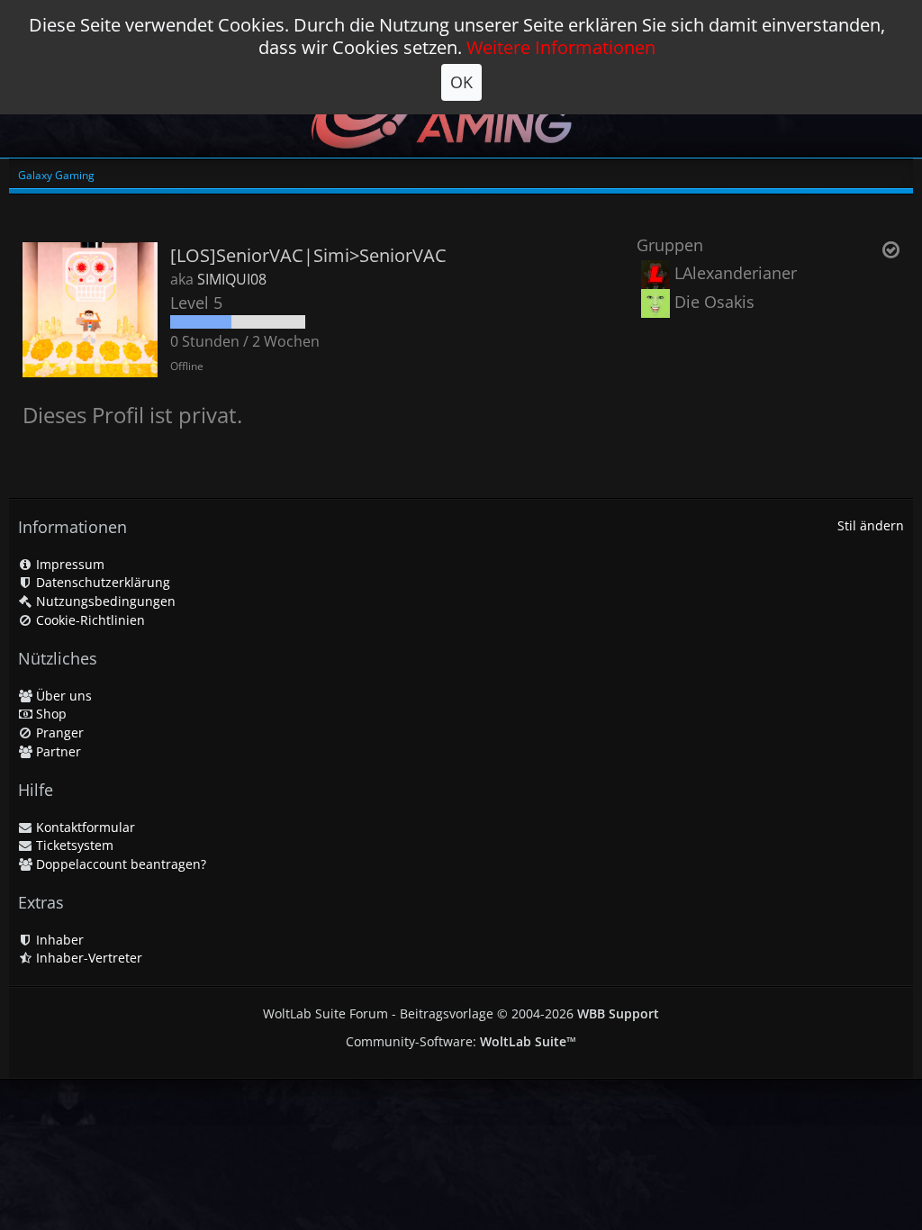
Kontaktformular (83, 827)
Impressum (68, 564)
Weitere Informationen (560, 47)
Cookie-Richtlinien (88, 620)
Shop (49, 713)
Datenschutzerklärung (101, 582)
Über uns (62, 695)
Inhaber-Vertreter (87, 957)
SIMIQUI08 (232, 279)
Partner (56, 751)
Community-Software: (461, 1041)
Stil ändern (870, 525)
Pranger (58, 732)
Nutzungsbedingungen (104, 601)
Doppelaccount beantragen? (119, 864)
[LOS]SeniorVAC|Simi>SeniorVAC (308, 255)
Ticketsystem (72, 845)
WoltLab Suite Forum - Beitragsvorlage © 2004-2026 (461, 1013)
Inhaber (58, 939)
